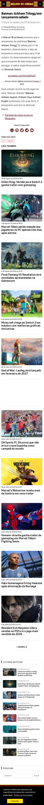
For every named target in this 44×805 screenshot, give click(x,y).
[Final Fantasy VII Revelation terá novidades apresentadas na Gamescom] (21, 255)
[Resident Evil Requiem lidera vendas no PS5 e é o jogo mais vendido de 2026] (21, 609)
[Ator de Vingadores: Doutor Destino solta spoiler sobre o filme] (9, 740)
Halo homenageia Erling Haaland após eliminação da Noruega (21, 585)
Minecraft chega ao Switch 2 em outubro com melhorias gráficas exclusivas (21, 325)
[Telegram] (27, 130)
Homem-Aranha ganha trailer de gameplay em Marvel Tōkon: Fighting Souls (21, 538)
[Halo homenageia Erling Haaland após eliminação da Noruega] (21, 564)
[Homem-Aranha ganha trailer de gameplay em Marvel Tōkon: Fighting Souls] (21, 516)
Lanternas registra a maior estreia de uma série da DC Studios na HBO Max (27, 673)
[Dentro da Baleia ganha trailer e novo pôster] (9, 729)
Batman (10, 141)
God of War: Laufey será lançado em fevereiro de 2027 (21, 372)
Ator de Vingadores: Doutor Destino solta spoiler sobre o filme (28, 742)
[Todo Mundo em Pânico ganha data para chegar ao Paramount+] (9, 706)
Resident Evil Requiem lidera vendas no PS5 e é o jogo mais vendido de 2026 (19, 631)
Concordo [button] (15, 801)
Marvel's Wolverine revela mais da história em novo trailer (20, 492)
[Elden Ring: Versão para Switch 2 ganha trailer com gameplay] (21, 163)
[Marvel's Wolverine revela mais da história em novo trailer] (21, 471)
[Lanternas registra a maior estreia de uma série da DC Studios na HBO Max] (9, 672)
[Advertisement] (21, 393)
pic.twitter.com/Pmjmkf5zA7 (22, 75)
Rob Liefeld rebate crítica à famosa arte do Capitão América (29, 719)
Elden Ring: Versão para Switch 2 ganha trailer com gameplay (21, 183)
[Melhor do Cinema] (22, 4)
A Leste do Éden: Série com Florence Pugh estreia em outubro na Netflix (27, 753)
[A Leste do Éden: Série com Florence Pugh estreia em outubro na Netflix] (9, 752)
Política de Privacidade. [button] (23, 795)
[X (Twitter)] (22, 130)
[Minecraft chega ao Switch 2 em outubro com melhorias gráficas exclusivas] (21, 303)
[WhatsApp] (12, 130)
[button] (4, 801)
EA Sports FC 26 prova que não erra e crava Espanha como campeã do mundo (20, 445)
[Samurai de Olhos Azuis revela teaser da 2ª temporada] (9, 695)
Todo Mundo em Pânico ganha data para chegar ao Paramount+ (28, 708)
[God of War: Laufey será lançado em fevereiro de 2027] (21, 351)
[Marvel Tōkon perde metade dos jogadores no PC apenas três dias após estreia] (21, 208)
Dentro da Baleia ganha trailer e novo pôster (29, 730)
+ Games (20, 647)
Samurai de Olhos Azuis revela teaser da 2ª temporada (29, 696)
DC (3, 141)
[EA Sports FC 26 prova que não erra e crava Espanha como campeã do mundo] (21, 423)
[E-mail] (32, 130)
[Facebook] (17, 130)
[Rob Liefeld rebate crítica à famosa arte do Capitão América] (9, 718)
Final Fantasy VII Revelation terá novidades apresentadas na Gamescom (21, 277)
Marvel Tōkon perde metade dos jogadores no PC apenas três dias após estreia (21, 230)
